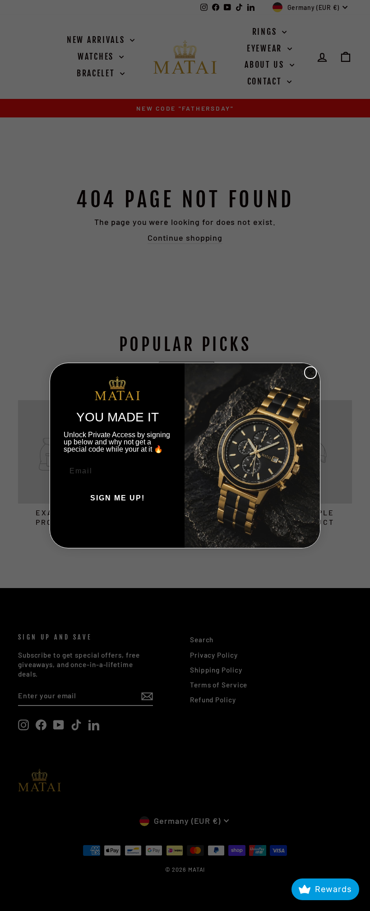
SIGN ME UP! (117, 498)
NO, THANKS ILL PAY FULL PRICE (117, 525)
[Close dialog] (310, 372)
